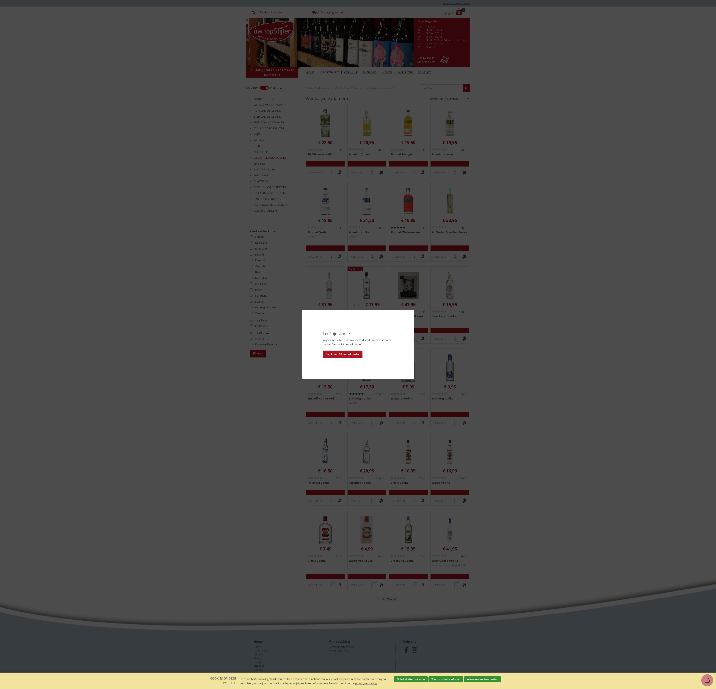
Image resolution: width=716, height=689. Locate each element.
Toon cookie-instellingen (445, 679)
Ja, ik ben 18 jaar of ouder (342, 354)
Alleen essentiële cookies (482, 679)
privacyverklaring (366, 683)
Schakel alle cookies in (411, 679)
